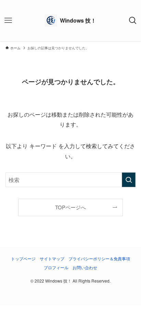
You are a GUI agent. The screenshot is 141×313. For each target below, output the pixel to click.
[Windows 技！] (70, 20)
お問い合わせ (85, 267)
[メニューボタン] (8, 20)
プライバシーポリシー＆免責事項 (99, 259)
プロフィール (56, 267)
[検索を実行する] (129, 179)
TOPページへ (70, 207)
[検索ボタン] (133, 20)
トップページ (23, 259)
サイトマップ (52, 259)
